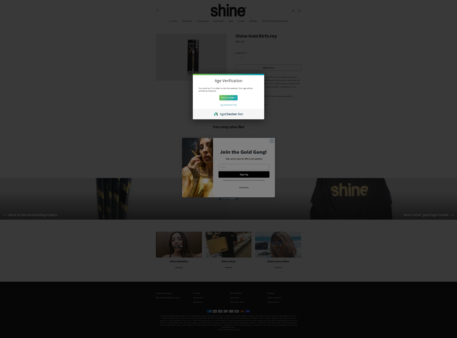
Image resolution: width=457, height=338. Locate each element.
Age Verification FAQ (228, 105)
